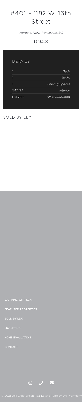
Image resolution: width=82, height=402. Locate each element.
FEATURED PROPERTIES (21, 309)
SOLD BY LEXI (14, 318)
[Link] (10, 7)
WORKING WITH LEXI (18, 299)
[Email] (52, 383)
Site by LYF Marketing (67, 395)
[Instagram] (30, 383)
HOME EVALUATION (18, 337)
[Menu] (77, 7)
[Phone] (41, 383)
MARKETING (12, 328)
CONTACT (11, 346)
